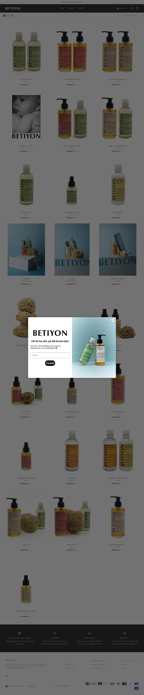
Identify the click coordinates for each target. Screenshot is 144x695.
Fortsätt (50, 363)
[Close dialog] (113, 320)
